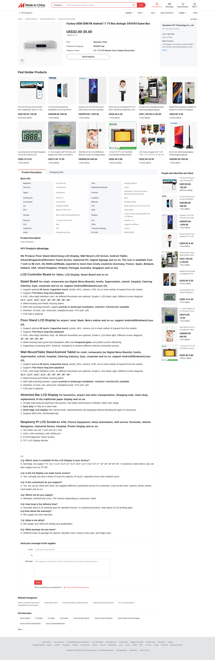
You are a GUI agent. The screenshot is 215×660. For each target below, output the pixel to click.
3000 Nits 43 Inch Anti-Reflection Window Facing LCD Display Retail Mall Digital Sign (187, 328)
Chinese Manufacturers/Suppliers (78, 642)
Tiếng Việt (164, 645)
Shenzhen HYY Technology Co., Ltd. (178, 25)
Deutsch (103, 645)
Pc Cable (51, 618)
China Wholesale (97, 642)
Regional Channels (137, 642)
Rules (195, 13)
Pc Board (39, 618)
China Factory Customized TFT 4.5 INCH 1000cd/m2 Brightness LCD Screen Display (187, 235)
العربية (121, 645)
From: (30, 549)
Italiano (95, 645)
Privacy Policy (144, 650)
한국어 (127, 645)
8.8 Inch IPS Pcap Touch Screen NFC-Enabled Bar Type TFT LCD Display (187, 179)
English (49, 645)
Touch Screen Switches (103, 618)
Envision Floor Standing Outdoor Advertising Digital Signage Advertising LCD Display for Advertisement (187, 253)
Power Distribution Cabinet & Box (75, 602)
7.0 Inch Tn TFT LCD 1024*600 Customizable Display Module (187, 347)
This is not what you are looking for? (48, 587)
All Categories (26, 13)
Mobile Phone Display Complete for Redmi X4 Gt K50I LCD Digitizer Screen (187, 272)
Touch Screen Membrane (55, 623)
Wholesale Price (111, 642)
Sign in (194, 6)
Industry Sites (123, 642)
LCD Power (64, 618)
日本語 (135, 645)
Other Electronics (51, 602)
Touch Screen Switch (81, 618)
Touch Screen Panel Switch (30, 623)
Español (57, 645)
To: (32, 555)
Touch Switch (25, 618)
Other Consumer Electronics (28, 602)
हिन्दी (141, 645)
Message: (29, 561)
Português (66, 645)
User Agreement (121, 650)
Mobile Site (161, 642)
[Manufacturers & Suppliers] (31, 5)
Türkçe (156, 645)
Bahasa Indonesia (176, 645)
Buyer (140, 13)
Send (38, 582)
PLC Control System (126, 602)
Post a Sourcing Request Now (76, 587)
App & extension (167, 13)
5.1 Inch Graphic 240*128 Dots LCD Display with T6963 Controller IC (187, 309)
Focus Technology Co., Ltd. (91, 650)
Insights (170, 642)
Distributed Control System (103, 602)
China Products (59, 642)
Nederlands (112, 645)
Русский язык (85, 645)
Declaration (133, 650)
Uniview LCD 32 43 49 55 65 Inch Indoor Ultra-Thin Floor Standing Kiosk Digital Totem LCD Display (187, 216)
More (164, 50)
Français (75, 645)
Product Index (150, 642)
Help (152, 13)
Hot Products (46, 642)
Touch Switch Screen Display (128, 618)
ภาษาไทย (148, 645)
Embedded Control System (28, 605)
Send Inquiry (88, 56)
